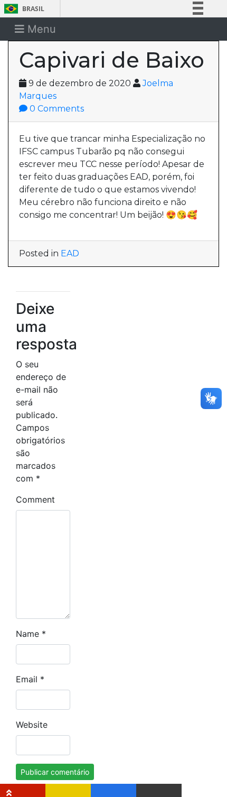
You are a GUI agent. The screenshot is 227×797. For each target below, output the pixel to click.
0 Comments (55, 109)
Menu (40, 29)
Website (32, 724)
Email (30, 679)
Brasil (22, 8)
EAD (70, 253)
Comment (35, 499)
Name (31, 633)
